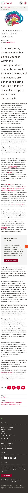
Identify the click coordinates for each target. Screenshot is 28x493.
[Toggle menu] (25, 3)
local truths (4, 227)
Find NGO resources (6, 448)
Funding (19, 402)
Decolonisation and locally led (9, 402)
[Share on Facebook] (9, 388)
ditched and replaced (7, 372)
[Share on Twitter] (14, 388)
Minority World (12, 166)
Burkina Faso (11, 172)
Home (2, 7)
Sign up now (6, 475)
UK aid (18, 404)
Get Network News (10, 260)
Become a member (6, 443)
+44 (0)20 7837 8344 (9, 435)
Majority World (8, 184)
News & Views (8, 7)
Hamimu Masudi (9, 42)
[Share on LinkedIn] (18, 388)
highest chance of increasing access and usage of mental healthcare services (13, 188)
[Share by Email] (23, 388)
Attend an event (5, 446)
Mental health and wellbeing (8, 404)
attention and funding (17, 204)
